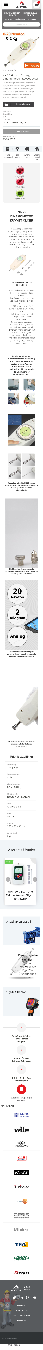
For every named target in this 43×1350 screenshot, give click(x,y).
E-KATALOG (32, 19)
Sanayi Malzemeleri (21, 1315)
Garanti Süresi (7, 114)
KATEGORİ (6, 120)
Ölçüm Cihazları (21, 1310)
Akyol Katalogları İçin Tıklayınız (21, 1099)
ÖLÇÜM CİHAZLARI (30, 14)
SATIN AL (8, 19)
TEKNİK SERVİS (19, 19)
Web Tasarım (14, 1345)
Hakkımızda (22, 1305)
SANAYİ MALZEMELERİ (12, 14)
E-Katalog (21, 1320)
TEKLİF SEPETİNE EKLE (21, 104)
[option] (21, 882)
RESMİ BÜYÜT (10, 70)
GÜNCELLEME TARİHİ (9, 136)
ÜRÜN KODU (7, 112)
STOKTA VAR (8, 862)
